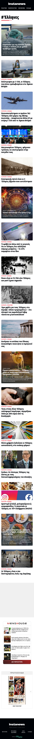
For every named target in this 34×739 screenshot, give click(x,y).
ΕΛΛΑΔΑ (29, 8)
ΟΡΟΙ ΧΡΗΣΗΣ (23, 731)
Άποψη (8, 210)
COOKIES (30, 731)
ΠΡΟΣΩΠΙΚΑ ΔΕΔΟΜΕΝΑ (13, 731)
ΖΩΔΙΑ (14, 210)
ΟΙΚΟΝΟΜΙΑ (21, 8)
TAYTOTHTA (4, 731)
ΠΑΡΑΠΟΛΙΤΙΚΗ (12, 8)
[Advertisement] (17, 600)
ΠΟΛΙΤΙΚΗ (4, 8)
